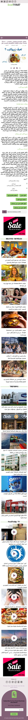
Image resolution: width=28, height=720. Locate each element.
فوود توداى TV (5, 685)
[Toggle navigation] (2, 37)
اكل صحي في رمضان (20, 207)
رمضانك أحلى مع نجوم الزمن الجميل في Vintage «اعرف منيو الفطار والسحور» (15, 261)
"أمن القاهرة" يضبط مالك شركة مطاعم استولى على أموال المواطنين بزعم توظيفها (14, 542)
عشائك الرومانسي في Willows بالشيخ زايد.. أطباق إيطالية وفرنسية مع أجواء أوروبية (14, 380)
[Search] (26, 37)
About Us (11, 687)
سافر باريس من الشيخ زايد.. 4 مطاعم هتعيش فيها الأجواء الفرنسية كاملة (16, 357)
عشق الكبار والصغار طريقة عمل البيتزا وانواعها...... (17, 627)
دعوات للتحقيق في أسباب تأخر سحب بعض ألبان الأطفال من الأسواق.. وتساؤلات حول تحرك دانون (14, 409)
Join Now (14, 713)
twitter (10, 1)
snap (4, 1)
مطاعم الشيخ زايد (12, 195)
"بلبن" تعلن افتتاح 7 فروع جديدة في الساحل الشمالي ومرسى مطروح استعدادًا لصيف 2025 (14, 564)
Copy (4, 211)
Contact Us (15, 687)
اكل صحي (23, 195)
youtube (2, 1)
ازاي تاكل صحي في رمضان (18, 203)
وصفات (9, 685)
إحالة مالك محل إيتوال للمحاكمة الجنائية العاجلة (15, 431)
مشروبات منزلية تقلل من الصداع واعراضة (16, 606)
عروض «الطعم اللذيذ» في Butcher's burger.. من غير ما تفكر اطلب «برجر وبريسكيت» (16, 332)
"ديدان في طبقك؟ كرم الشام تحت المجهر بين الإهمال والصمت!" (15, 586)
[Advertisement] (14, 21)
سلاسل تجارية (16, 685)
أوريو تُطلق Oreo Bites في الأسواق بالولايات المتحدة (15, 494)
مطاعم (19, 685)
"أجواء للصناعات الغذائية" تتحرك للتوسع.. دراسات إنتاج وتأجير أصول (16, 473)
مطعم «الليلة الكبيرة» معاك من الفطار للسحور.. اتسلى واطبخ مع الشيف (16, 307)
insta (12, 1)
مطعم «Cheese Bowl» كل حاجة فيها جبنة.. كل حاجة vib (14, 284)
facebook (15, 1)
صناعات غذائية (22, 685)
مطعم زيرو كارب (21, 199)
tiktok (7, 1)
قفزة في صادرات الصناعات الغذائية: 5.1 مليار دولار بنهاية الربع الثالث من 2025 (15, 451)
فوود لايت (11, 685)
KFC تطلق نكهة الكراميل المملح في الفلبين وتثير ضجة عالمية (14, 516)
